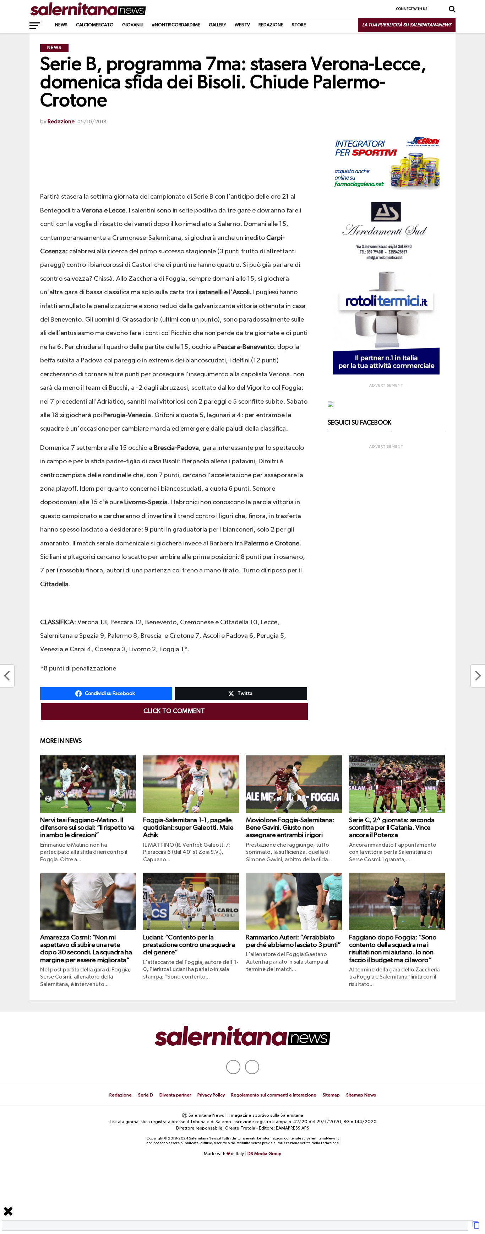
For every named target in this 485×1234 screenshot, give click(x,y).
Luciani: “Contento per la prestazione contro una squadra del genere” (189, 945)
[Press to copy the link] (476, 1227)
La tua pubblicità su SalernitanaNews (406, 25)
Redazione (270, 25)
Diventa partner (175, 1095)
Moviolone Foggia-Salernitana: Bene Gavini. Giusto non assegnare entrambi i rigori (290, 828)
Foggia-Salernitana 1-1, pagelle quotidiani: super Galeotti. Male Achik (188, 828)
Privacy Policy (211, 1095)
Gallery (217, 25)
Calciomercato (95, 25)
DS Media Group (264, 1154)
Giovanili (132, 25)
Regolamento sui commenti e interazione (273, 1095)
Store (299, 25)
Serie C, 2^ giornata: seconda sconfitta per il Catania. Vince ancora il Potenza (392, 828)
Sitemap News (361, 1095)
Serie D (145, 1095)
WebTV (242, 25)
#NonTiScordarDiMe (176, 25)
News (61, 25)
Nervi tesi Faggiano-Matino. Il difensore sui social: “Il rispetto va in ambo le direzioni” (87, 828)
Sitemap (331, 1095)
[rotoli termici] (386, 373)
